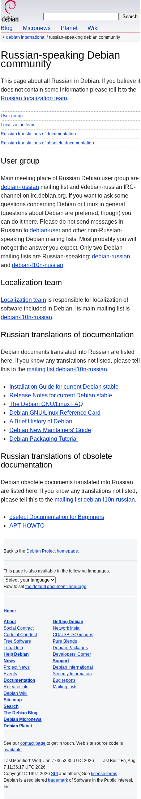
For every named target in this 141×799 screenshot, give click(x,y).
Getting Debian (68, 621)
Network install (67, 628)
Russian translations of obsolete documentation (47, 142)
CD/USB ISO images (73, 634)
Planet (69, 28)
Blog (7, 28)
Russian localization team (34, 98)
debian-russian (20, 187)
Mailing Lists (65, 686)
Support (61, 660)
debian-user (45, 230)
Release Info (16, 686)
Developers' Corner (72, 654)
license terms (104, 773)
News (9, 660)
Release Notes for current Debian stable (60, 395)
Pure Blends (65, 641)
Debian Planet (18, 725)
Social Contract (19, 628)
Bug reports (64, 680)
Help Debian (16, 654)
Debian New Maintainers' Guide (50, 430)
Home (10, 610)
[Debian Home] (10, 12)
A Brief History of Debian (40, 421)
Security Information (72, 673)
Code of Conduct (20, 634)
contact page (33, 743)
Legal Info (13, 647)
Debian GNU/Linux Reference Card (55, 413)
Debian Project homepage (52, 551)
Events (10, 673)
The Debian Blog (20, 712)
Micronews (37, 28)
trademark (58, 780)
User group (12, 115)
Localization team (18, 124)
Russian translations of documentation (38, 133)
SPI (54, 773)
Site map (13, 699)
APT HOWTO (26, 526)
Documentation (19, 680)
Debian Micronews (23, 719)
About (10, 621)
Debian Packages (70, 647)
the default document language (55, 586)
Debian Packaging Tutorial (43, 439)
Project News (17, 667)
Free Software (17, 641)
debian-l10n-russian (37, 265)
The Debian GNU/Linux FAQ (46, 404)
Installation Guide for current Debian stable (64, 387)
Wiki (93, 28)
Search (11, 706)
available (13, 749)
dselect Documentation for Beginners (56, 517)
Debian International (26, 37)
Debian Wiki (15, 693)
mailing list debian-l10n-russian (67, 369)
